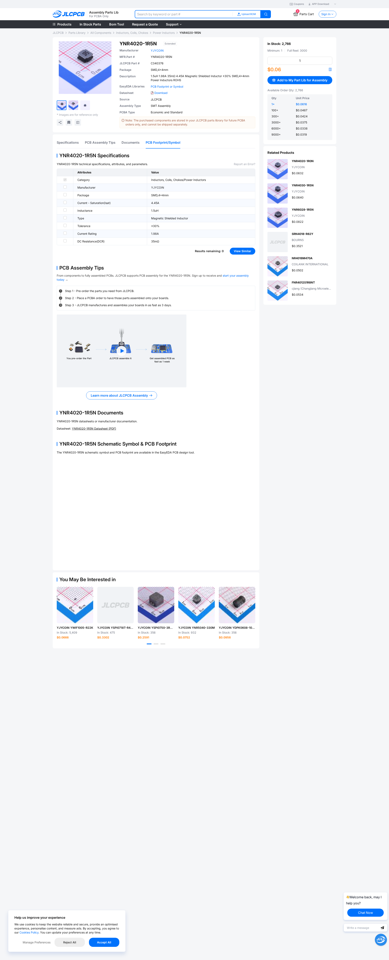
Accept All (104, 942)
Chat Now (365, 913)
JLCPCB (58, 32)
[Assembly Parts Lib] (69, 14)
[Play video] (121, 351)
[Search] (266, 14)
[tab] (68, 142)
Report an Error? (244, 164)
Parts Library (76, 32)
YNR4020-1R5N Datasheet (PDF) (94, 428)
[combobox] (183, 14)
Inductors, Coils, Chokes (132, 32)
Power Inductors (164, 32)
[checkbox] (65, 179)
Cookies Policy (28, 932)
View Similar (242, 251)
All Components (100, 32)
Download (161, 93)
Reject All (69, 942)
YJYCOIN (157, 50)
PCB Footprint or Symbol (167, 86)
